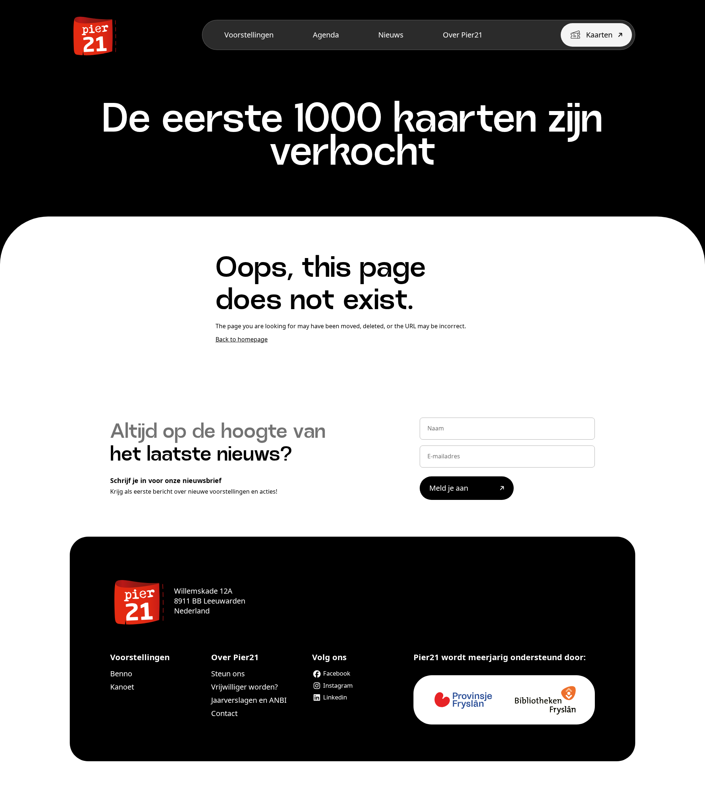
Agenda (326, 35)
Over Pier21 (462, 35)
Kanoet (122, 687)
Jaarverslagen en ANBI (249, 700)
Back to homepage (242, 339)
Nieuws (391, 35)
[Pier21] (137, 601)
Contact (224, 713)
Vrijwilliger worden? (244, 687)
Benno (121, 674)
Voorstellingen (249, 35)
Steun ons (228, 674)
